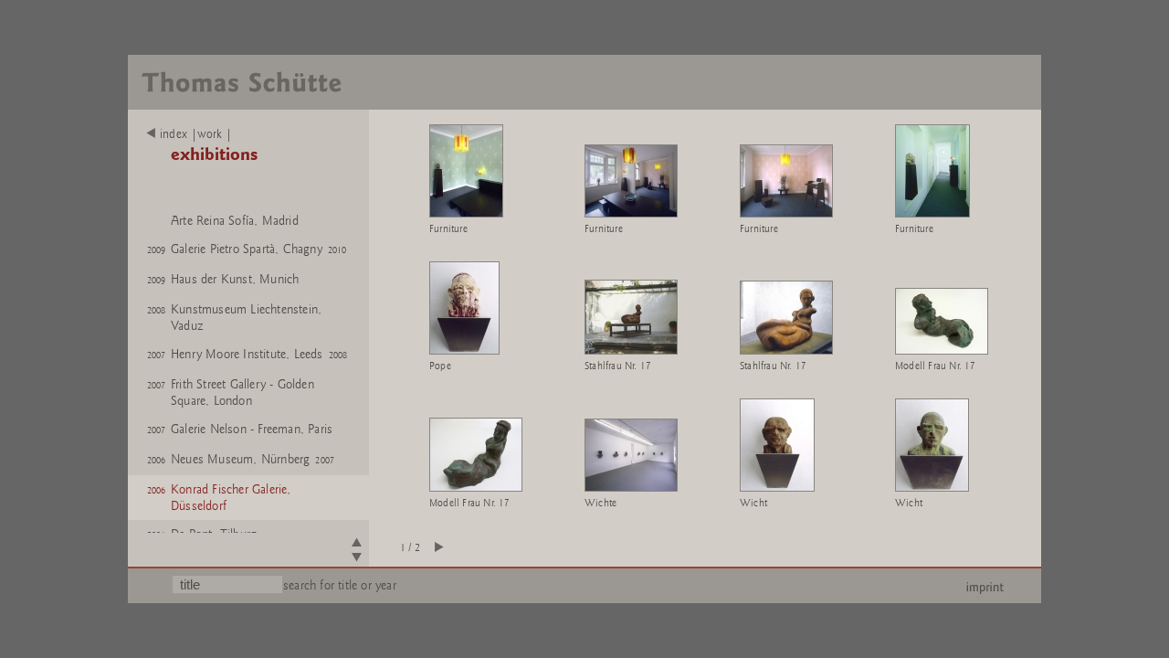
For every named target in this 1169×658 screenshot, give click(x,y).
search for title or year (339, 585)
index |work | (196, 134)
